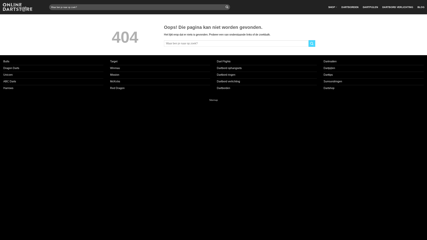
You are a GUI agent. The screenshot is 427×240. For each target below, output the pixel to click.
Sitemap (213, 100)
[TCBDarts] (18, 7)
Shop (331, 7)
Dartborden (349, 7)
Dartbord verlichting (397, 7)
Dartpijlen (370, 7)
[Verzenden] (227, 7)
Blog (420, 7)
